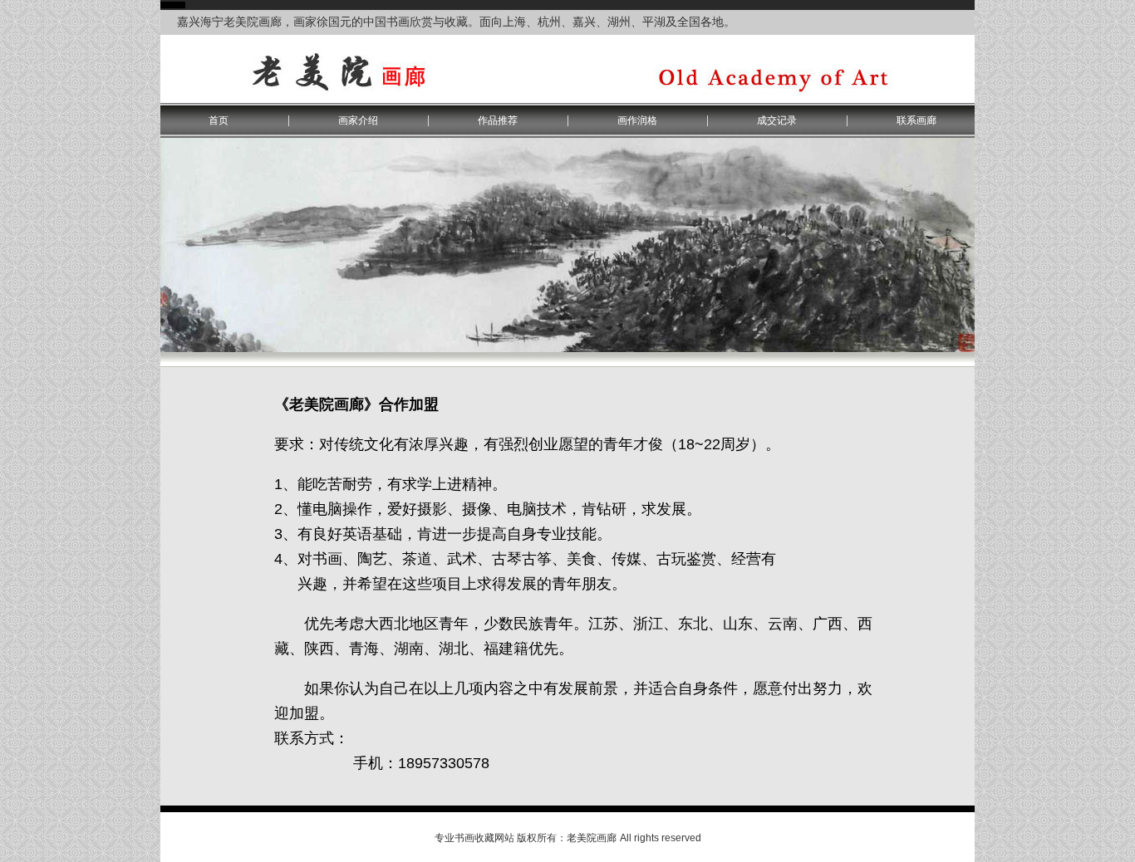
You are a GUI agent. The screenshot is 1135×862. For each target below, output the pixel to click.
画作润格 (637, 120)
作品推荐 (498, 120)
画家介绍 (358, 120)
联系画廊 (916, 120)
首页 (218, 120)
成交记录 (777, 120)
